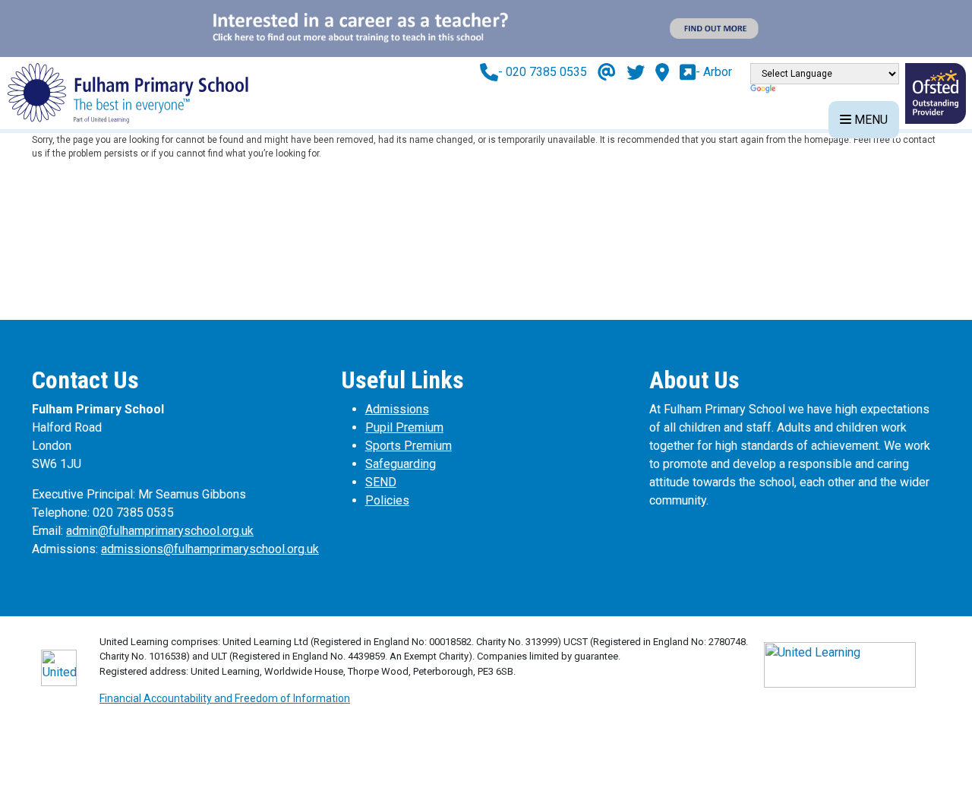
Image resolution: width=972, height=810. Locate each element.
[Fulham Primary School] (127, 92)
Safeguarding (400, 464)
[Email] (607, 72)
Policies (387, 500)
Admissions (397, 409)
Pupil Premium (404, 427)
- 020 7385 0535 (542, 72)
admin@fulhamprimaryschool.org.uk (160, 531)
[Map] (662, 72)
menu (869, 119)
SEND (380, 482)
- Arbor (714, 72)
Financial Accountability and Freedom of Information (224, 698)
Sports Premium (408, 445)
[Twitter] (635, 72)
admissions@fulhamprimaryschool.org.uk (210, 549)
